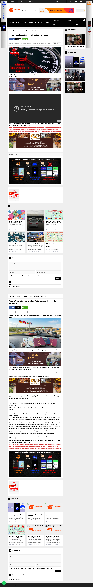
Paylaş (12, 39)
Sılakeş (14, 200)
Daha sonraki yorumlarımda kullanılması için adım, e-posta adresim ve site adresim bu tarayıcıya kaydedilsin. (31, 275)
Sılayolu (17, 30)
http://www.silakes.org (17, 125)
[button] (4, 583)
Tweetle (19, 39)
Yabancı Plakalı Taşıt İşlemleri (25, 1)
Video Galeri (21, 30)
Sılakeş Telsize (36, 433)
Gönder (25, 39)
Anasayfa (12, 30)
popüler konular (13, 154)
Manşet (17, 296)
